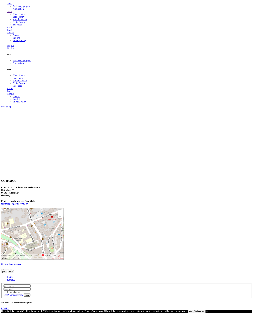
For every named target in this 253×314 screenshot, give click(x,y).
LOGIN (5, 308)
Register (11, 279)
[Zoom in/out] (8, 269)
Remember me (13, 292)
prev (4, 272)
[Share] (2, 269)
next (11, 272)
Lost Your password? (13, 295)
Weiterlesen (199, 311)
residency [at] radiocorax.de (14, 203)
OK (190, 311)
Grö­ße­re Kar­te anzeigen (11, 264)
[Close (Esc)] (5, 269)
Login (10, 277)
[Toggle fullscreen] (11, 269)
